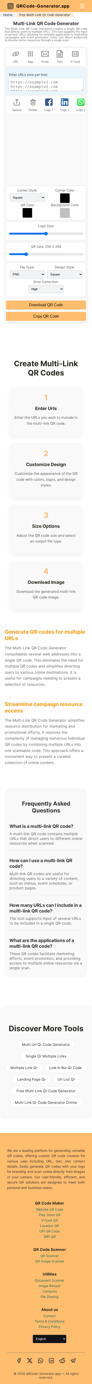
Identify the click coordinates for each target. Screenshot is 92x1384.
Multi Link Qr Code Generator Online (46, 1102)
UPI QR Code (49, 1231)
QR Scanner (49, 1256)
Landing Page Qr (31, 1079)
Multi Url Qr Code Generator (46, 1044)
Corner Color (65, 190)
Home (8, 15)
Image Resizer (50, 1286)
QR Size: (46, 246)
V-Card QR (49, 1220)
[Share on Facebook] (19, 1361)
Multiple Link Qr (24, 1067)
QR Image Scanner (49, 1261)
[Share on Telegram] (73, 1361)
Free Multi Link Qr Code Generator (46, 1091)
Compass (49, 1291)
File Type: (27, 267)
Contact (49, 1316)
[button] (65, 198)
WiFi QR (50, 1237)
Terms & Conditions (49, 1321)
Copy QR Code (46, 316)
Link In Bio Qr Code (65, 1067)
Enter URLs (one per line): (28, 75)
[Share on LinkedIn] (51, 1361)
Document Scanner (49, 1280)
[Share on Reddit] (62, 1361)
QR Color (27, 205)
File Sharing (50, 1297)
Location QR (49, 1226)
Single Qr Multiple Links (46, 1056)
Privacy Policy (49, 1327)
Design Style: (65, 267)
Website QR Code (49, 1209)
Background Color (65, 205)
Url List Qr (66, 1079)
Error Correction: (46, 282)
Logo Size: (46, 226)
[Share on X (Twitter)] (30, 1361)
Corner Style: (27, 190)
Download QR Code (46, 305)
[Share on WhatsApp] (41, 1361)
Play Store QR (49, 1215)
